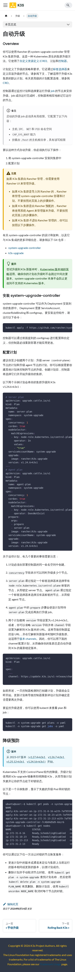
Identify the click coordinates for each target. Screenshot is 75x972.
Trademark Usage (50, 964)
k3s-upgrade (16, 253)
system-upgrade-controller (24, 247)
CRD (6, 82)
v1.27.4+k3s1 (37, 757)
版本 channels (28, 638)
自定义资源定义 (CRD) (33, 60)
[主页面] (6, 16)
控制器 (62, 60)
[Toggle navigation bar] (5, 5)
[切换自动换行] (62, 327)
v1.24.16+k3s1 (35, 761)
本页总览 (10, 24)
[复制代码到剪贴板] (68, 327)
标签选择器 (60, 69)
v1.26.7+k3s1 (56, 757)
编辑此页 (12, 904)
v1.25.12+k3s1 (15, 761)
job (53, 90)
